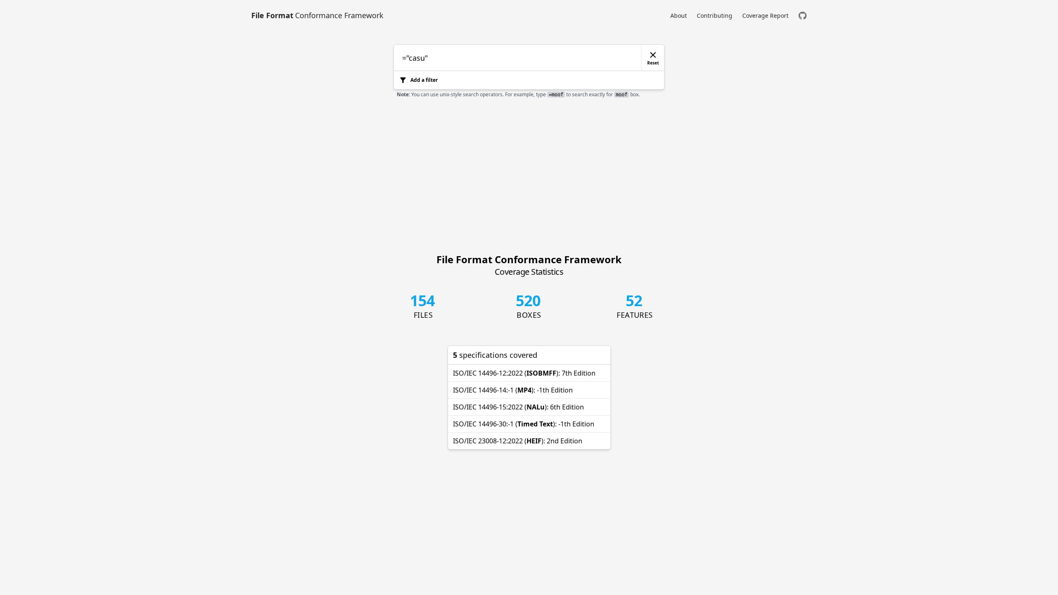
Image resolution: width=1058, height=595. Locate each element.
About (678, 15)
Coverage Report (765, 15)
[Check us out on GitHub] (802, 15)
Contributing (714, 15)
